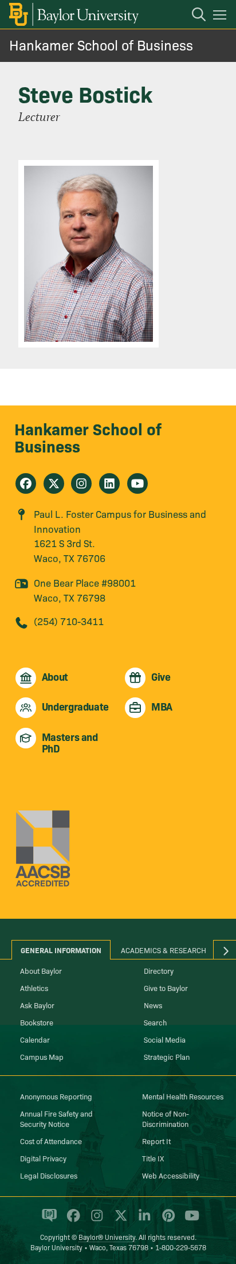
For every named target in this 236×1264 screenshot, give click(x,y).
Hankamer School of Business (101, 44)
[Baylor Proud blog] (47, 1220)
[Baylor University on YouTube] (189, 1220)
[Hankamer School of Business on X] (53, 483)
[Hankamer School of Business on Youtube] (137, 483)
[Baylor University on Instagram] (95, 1220)
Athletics (34, 987)
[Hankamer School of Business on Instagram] (81, 483)
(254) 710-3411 (69, 620)
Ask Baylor (37, 1005)
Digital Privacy (43, 1158)
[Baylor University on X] (119, 1220)
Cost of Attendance (51, 1141)
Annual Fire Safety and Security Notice (56, 1118)
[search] (193, 16)
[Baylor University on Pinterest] (166, 1220)
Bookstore (36, 1022)
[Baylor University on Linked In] (142, 1220)
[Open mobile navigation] (221, 17)
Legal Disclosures (48, 1175)
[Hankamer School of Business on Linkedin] (109, 483)
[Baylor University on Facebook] (71, 1220)
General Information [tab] (61, 950)
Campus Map (42, 1056)
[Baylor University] (73, 14)
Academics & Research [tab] (163, 950)
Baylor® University (106, 1237)
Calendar (35, 1039)
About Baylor (41, 970)
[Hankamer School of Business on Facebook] (25, 483)
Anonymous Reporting (56, 1096)
